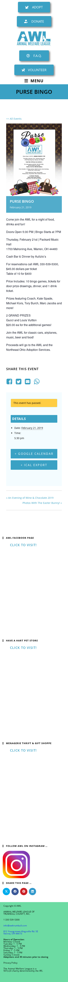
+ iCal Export (34, 465)
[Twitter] (18, 381)
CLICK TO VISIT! (23, 545)
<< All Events (14, 118)
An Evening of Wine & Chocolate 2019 (29, 497)
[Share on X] (6, 891)
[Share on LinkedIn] (32, 891)
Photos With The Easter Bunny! (42, 503)
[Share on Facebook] (15, 891)
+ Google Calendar (34, 454)
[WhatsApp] (36, 381)
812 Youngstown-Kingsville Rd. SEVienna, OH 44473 (20, 932)
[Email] (27, 381)
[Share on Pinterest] (23, 891)
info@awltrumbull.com (15, 925)
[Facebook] (10, 381)
